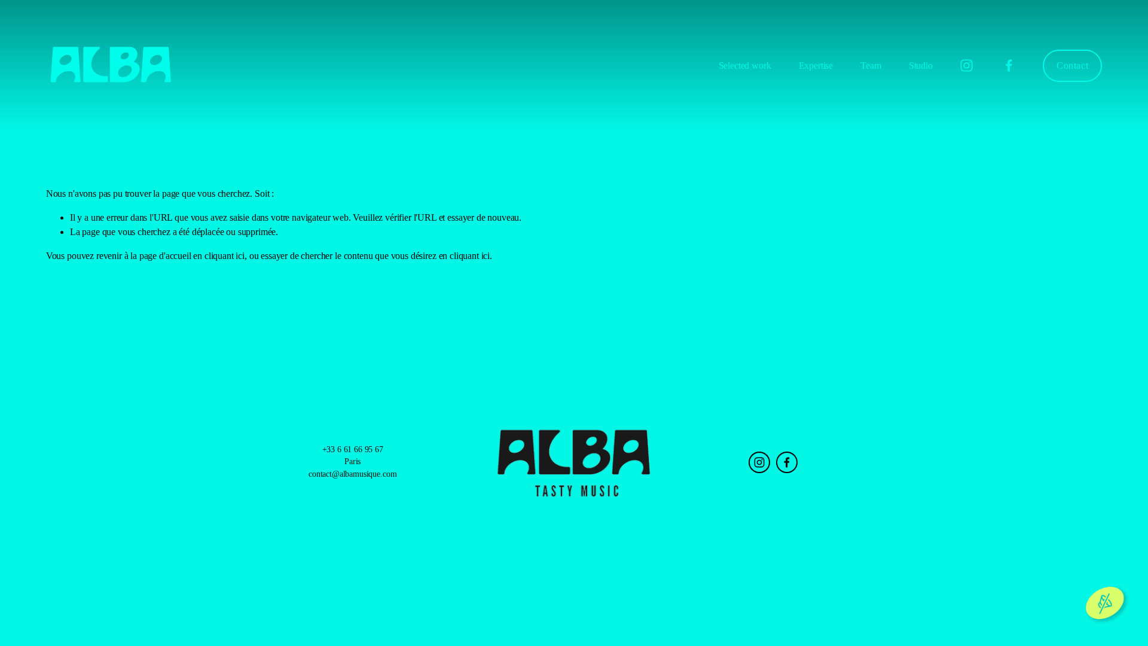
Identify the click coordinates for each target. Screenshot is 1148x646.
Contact (1072, 65)
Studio (921, 65)
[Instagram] (966, 65)
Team (870, 65)
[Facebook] (1009, 65)
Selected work (745, 65)
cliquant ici (224, 256)
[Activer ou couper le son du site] (1105, 603)
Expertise (816, 65)
